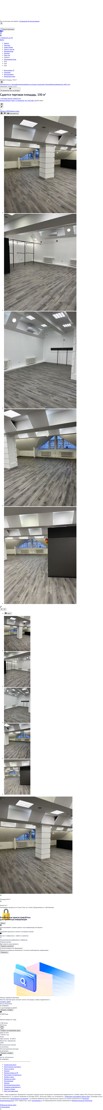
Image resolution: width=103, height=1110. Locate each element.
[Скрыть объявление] (4, 113)
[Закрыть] (1, 23)
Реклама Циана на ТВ (11, 1073)
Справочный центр (10, 1065)
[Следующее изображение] (4, 609)
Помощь (7, 1083)
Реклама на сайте (9, 1079)
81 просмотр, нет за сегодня (10, 90)
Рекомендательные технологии (82, 1100)
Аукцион (6, 1071)
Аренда (6, 43)
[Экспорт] (1, 109)
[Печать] (1, 113)
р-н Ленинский (19, 100)
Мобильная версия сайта (8, 1105)
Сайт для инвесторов (11, 1091)
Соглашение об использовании (29, 21)
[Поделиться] (1, 104)
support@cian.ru (37, 1100)
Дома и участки (9, 49)
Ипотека (7, 53)
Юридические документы (12, 1067)
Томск (13, 100)
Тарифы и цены (9, 1077)
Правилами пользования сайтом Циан (77, 1096)
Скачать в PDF (4, 111)
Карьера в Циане (9, 1089)
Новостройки (8, 47)
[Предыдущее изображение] (1, 609)
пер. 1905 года (29, 100)
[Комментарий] (1, 106)
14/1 (35, 100)
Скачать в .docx (14, 111)
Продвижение (8, 1081)
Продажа (7, 45)
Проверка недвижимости (12, 1087)
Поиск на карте (9, 1069)
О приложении (5, 1107)
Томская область (5, 100)
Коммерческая (8, 51)
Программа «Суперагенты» (13, 1075)
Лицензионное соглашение (19, 1098)
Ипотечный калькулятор (12, 1085)
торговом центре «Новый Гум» (11, 98)
